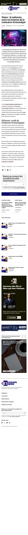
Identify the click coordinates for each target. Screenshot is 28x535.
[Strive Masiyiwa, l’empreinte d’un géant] (4, 248)
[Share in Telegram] (7, 170)
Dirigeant (10, 226)
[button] (2, 8)
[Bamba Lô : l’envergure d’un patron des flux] (4, 236)
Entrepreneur (11, 237)
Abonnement (5, 399)
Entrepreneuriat (18, 207)
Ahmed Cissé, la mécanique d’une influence (16, 223)
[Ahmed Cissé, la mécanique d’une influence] (4, 225)
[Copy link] (10, 170)
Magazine (4, 393)
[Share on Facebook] (2, 170)
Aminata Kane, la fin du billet (15, 256)
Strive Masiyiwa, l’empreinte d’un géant (17, 246)
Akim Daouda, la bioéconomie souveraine (16, 268)
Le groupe (4, 396)
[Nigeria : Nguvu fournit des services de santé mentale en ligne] (20, 206)
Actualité (3, 25)
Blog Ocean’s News (8, 13)
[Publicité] (14, 3)
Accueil (2, 13)
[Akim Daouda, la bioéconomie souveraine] (4, 270)
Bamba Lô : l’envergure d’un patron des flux (17, 235)
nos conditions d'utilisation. (20, 187)
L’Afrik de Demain (6, 404)
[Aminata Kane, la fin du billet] (4, 259)
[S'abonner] (23, 184)
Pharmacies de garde (7, 401)
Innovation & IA (9, 25)
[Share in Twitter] (5, 170)
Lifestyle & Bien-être (11, 371)
